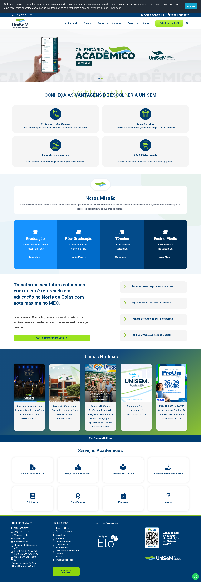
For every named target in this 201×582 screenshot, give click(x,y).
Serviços (116, 23)
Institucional (71, 23)
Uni (66, 571)
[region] (100, 55)
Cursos (87, 23)
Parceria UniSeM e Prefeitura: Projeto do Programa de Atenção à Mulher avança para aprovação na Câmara (100, 414)
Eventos (132, 23)
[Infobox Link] (32, 470)
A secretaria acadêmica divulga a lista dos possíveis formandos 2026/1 (29, 410)
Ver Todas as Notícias (100, 438)
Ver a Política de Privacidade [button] (106, 8)
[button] (78, 23)
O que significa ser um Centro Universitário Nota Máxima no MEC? (65, 410)
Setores (102, 23)
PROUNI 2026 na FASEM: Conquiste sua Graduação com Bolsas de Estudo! (172, 410)
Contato (146, 23)
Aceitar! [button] (191, 6)
